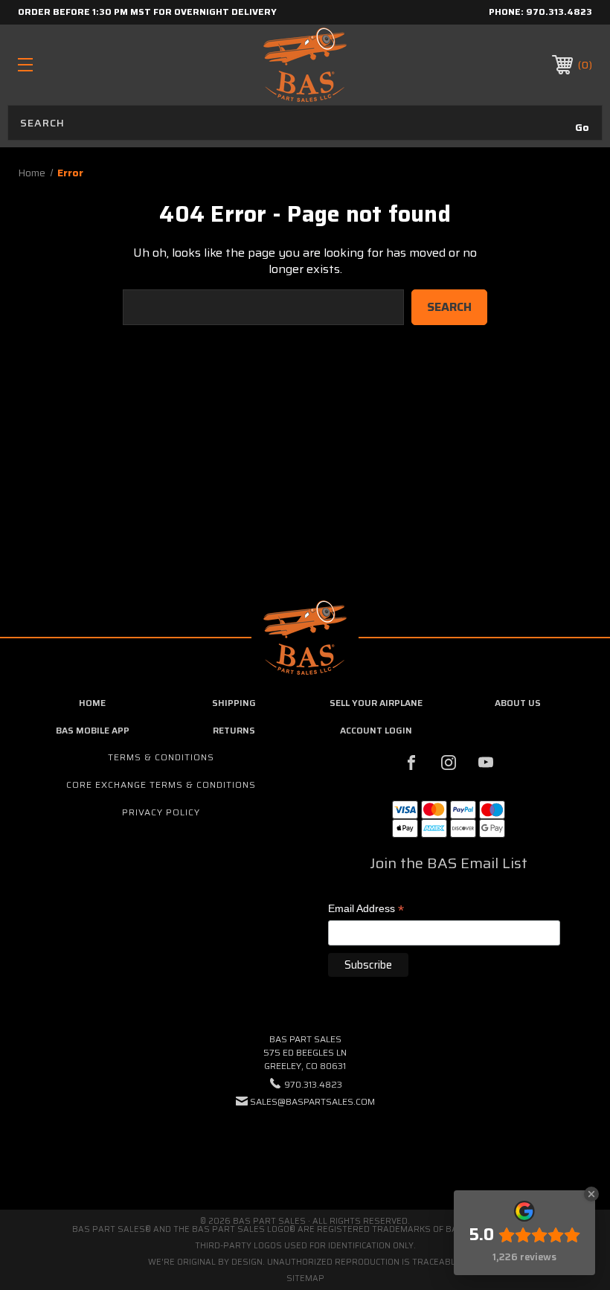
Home (92, 703)
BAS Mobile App (92, 730)
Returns (234, 730)
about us (518, 703)
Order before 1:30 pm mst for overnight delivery (147, 11)
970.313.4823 (559, 11)
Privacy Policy (161, 812)
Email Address (366, 909)
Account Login (376, 730)
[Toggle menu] (75, 64)
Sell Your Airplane (376, 703)
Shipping (234, 703)
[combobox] (305, 123)
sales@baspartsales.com (312, 1101)
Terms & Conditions (161, 757)
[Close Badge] (591, 1194)
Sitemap (305, 1278)
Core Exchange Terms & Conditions (161, 784)
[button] (305, 1147)
